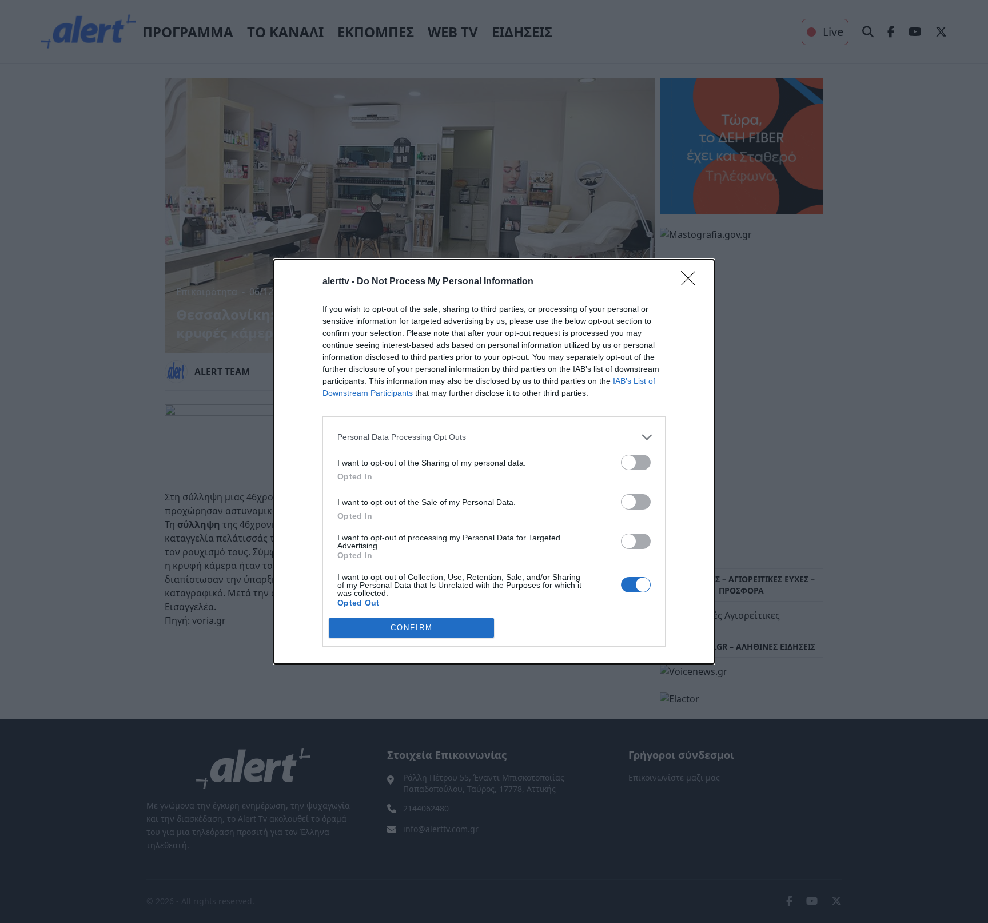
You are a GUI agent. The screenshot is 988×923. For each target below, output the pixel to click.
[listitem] (494, 437)
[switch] (636, 462)
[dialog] (494, 462)
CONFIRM (412, 627)
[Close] (692, 282)
